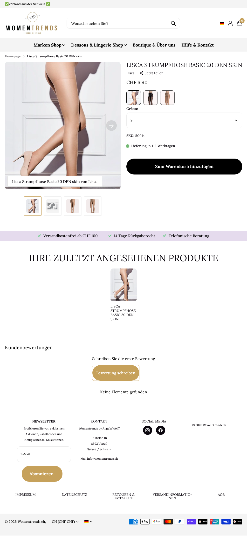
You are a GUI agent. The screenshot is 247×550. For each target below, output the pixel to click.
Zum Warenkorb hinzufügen (184, 166)
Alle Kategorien (49, 47)
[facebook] (160, 430)
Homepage (13, 56)
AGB (221, 494)
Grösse (132, 109)
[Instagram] (147, 430)
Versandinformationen (172, 496)
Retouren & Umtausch (123, 496)
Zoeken (173, 23)
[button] (111, 125)
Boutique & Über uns (154, 45)
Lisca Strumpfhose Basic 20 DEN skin (123, 313)
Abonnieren (42, 473)
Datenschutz (74, 494)
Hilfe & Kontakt (197, 45)
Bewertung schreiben (115, 372)
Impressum (25, 494)
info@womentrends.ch (102, 458)
